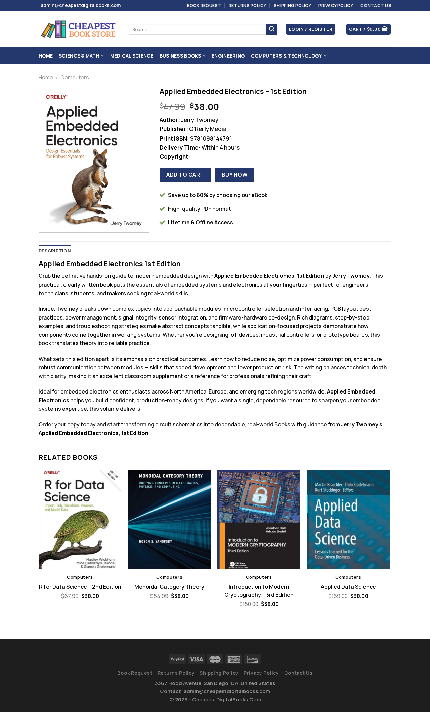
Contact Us (375, 5)
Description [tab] (55, 251)
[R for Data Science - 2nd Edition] (80, 519)
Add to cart (185, 174)
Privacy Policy (335, 5)
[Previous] (39, 548)
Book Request (204, 5)
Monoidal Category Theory (169, 586)
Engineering (228, 55)
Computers (74, 77)
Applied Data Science (348, 586)
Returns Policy (247, 5)
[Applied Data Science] (348, 519)
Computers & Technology (286, 55)
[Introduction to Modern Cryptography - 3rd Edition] (258, 519)
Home (46, 55)
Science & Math (79, 55)
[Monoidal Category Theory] (169, 519)
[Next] (389, 548)
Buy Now (235, 174)
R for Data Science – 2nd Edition (80, 586)
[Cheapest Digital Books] (79, 29)
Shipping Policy (292, 5)
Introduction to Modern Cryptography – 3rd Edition (259, 590)
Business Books (180, 55)
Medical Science (132, 55)
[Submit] (271, 29)
